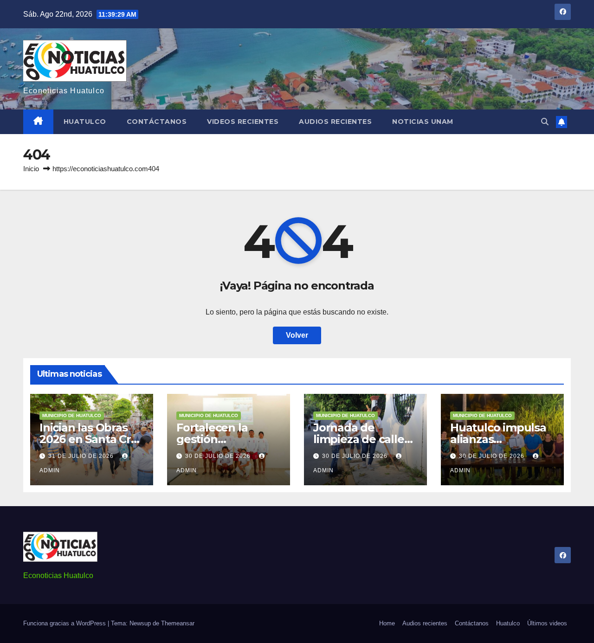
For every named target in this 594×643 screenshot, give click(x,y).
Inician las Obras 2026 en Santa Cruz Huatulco (91, 439)
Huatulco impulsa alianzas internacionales (498, 439)
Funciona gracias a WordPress (65, 623)
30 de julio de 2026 (218, 456)
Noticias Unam (422, 121)
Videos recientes (242, 121)
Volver (297, 335)
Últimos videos (547, 623)
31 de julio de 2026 (82, 456)
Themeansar (177, 623)
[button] (545, 122)
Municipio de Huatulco (71, 415)
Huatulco (85, 121)
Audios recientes (335, 121)
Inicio (31, 169)
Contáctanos (157, 121)
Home (387, 623)
